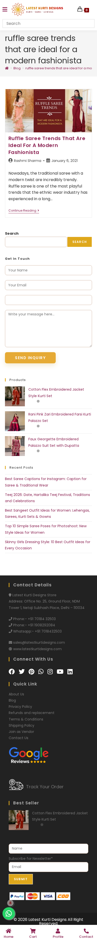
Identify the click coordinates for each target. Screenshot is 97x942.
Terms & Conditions (26, 719)
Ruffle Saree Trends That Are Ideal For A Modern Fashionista (47, 145)
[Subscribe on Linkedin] (70, 672)
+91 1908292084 (41, 625)
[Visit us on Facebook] (12, 672)
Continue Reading (23, 211)
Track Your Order (45, 787)
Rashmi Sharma (27, 160)
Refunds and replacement (31, 712)
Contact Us (18, 737)
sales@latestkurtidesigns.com (39, 642)
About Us (16, 694)
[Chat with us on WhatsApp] (41, 672)
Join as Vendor (21, 731)
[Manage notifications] (10, 903)
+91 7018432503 (48, 631)
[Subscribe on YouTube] (61, 672)
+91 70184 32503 (42, 618)
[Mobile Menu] (4, 9)
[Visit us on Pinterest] (32, 672)
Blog (12, 700)
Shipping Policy (21, 725)
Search (12, 233)
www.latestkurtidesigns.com (37, 648)
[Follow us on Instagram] (51, 672)
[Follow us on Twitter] (22, 672)
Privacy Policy (20, 706)
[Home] (7, 68)
